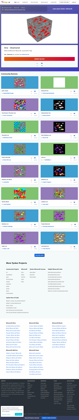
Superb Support (47, 182)
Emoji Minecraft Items (35, 362)
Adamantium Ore (46, 113)
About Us (29, 385)
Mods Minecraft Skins (12, 328)
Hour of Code (57, 403)
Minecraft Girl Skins (11, 344)
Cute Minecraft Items (35, 374)
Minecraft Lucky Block (58, 335)
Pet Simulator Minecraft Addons (15, 365)
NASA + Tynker (9, 305)
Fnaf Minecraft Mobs (35, 330)
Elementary (70, 389)
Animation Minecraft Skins (13, 342)
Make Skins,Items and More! (54, 272)
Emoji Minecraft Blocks (58, 337)
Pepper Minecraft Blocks (59, 342)
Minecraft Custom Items (36, 355)
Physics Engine (9, 279)
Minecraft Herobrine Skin (13, 347)
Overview (43, 383)
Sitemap (29, 394)
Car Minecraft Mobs (35, 337)
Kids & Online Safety (32, 413)
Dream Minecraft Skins (12, 340)
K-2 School (70, 396)
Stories (7, 288)
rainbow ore (44, 201)
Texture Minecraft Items (36, 367)
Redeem (43, 389)
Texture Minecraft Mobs (36, 328)
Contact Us (46, 413)
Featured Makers (45, 392)
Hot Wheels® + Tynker (11, 307)
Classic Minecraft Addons (13, 372)
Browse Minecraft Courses (54, 274)
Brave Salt (45, 137)
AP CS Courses (71, 394)
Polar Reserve (46, 248)
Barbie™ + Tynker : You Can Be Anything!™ (15, 300)
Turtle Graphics (9, 293)
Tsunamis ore (5, 135)
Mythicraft (32, 274)
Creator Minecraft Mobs (36, 326)
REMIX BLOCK (39, 59)
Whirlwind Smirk (7, 137)
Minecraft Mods (58, 400)
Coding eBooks (31, 396)
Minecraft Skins (58, 387)
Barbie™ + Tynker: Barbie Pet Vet (13, 303)
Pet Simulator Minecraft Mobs (38, 340)
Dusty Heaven (46, 115)
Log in (74, 2)
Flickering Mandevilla (48, 93)
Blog (28, 383)
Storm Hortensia (7, 115)
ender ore (4, 246)
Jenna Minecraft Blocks (58, 347)
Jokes (7, 277)
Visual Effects (9, 274)
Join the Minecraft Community (55, 277)
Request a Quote (71, 409)
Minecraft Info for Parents (54, 288)
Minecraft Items (58, 398)
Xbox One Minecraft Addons (14, 367)
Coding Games (58, 383)
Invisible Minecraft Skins (13, 326)
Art (7, 272)
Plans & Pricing (45, 394)
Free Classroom (71, 387)
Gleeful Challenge (7, 226)
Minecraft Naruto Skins (12, 337)
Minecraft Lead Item (35, 353)
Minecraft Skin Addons (12, 360)
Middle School (71, 390)
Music (7, 291)
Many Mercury (7, 160)
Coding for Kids (7, 7)
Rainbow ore (44, 179)
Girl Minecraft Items (35, 372)
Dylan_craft (6, 248)
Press (28, 389)
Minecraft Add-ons (59, 396)
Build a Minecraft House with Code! (56, 281)
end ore (43, 157)
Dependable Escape (8, 93)
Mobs (22, 281)
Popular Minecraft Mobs (36, 333)
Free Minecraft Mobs (35, 344)
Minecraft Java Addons (12, 362)
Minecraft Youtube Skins (13, 330)
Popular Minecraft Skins (13, 333)
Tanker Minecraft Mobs (36, 342)
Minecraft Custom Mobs (36, 347)
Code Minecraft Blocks (58, 344)
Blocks (23, 7)
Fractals (8, 281)
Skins (22, 272)
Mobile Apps (30, 392)
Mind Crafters (33, 277)
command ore (45, 246)
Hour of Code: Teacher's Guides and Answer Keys (17, 312)
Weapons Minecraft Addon (14, 358)
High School (70, 392)
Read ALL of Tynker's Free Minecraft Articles (58, 291)
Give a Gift (43, 387)
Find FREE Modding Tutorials (54, 284)
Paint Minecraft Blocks (58, 330)
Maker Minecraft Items (35, 358)
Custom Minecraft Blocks (59, 328)
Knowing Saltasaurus (48, 226)
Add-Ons (23, 277)
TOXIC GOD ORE (6, 157)
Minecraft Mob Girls (35, 335)
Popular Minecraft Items (36, 360)
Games (7, 286)
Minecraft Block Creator (59, 326)
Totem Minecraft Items (35, 365)
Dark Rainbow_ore (46, 135)
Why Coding (44, 390)
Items (22, 279)
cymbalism (6, 182)
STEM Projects (70, 407)
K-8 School (70, 398)
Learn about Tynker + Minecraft (62, 9)
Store (28, 398)
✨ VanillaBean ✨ (47, 160)
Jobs (28, 390)
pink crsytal (5, 90)
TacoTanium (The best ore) (9, 113)
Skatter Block (5, 201)
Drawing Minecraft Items (36, 369)
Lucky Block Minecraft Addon (14, 355)
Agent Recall (32, 272)
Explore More (39, 255)
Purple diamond (45, 224)
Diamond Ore (25, 54)
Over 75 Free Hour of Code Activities (14, 310)
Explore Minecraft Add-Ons (54, 279)
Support (29, 387)
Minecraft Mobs (58, 392)
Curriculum (44, 385)
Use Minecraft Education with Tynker (56, 286)
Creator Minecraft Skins (13, 335)
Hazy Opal (45, 204)
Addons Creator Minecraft (13, 353)
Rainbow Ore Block (7, 179)
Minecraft (16, 7)
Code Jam (56, 401)
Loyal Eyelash (6, 204)
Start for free (64, 2)
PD (68, 403)
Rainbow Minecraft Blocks (59, 340)
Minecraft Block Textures (59, 333)
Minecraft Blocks (58, 394)
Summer (43, 398)
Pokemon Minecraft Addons (14, 369)
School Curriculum (72, 385)
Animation (8, 284)
